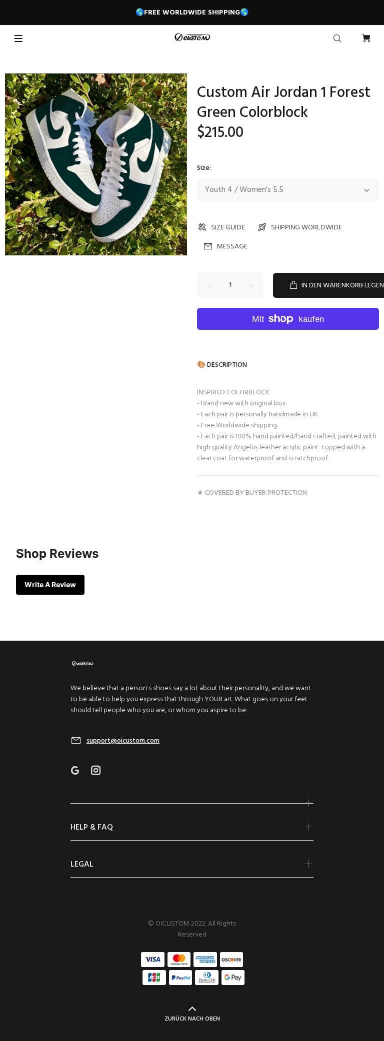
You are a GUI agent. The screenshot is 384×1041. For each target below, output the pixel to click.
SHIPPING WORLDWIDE (306, 227)
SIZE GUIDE (228, 227)
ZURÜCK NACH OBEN (192, 1019)
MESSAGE (232, 246)
